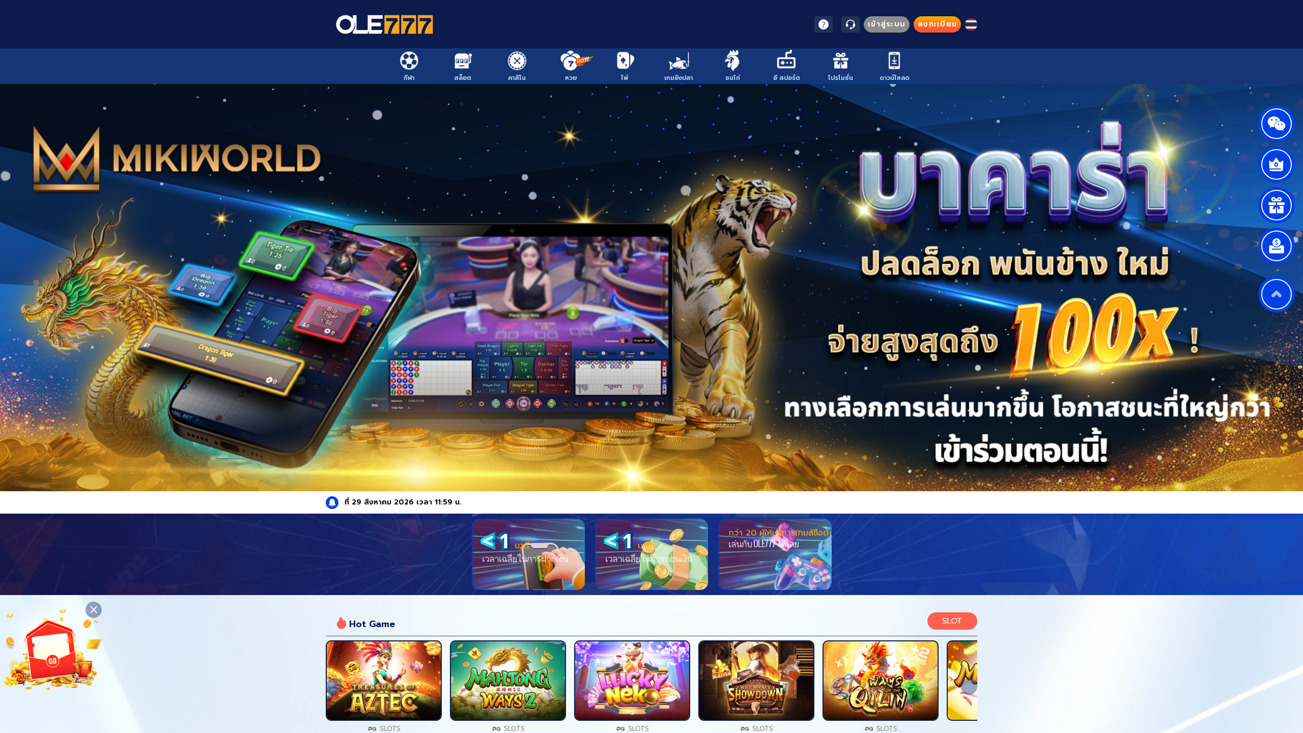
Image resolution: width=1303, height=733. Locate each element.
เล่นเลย (383, 680)
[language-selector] (971, 24)
